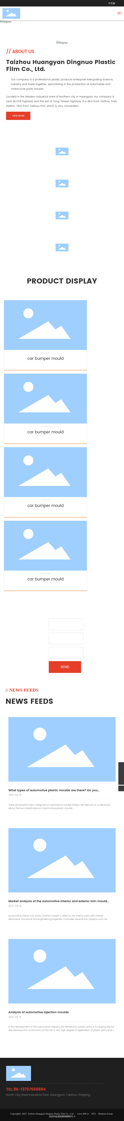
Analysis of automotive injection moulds (38, 1012)
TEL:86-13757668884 (26, 1089)
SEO (93, 1114)
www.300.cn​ (83, 1114)
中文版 (111, 3)
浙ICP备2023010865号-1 (62, 1116)
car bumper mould (45, 358)
